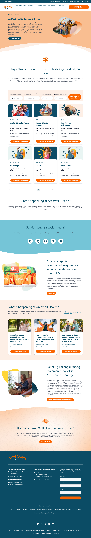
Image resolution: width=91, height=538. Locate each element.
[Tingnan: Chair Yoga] (20, 165)
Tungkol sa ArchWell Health (16, 469)
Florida (38, 509)
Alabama (12, 509)
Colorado (32, 509)
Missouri (50, 509)
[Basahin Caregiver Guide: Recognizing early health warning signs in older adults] (20, 337)
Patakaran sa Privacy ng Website (73, 530)
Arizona (18, 509)
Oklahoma (37, 513)
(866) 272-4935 (40, 472)
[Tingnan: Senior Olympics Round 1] (20, 124)
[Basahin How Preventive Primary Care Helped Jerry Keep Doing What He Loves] (45, 337)
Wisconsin (54, 513)
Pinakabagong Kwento (15, 480)
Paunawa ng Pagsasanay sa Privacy (35, 530)
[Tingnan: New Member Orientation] (71, 124)
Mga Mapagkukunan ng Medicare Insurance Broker (17, 473)
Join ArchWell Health (21, 5)
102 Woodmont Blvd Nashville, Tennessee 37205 (44, 475)
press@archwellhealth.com (15, 484)
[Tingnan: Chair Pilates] (71, 165)
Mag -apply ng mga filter (74, 97)
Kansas (44, 509)
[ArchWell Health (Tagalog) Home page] (8, 7)
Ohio (79, 509)
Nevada (64, 509)
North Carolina (72, 509)
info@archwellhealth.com (43, 479)
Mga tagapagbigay (41, 5)
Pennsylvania (45, 513)
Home (10, 15)
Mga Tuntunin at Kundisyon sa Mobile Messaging (45, 533)
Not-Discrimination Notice (54, 530)
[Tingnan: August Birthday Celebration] (45, 124)
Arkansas (25, 509)
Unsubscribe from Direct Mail (16, 476)
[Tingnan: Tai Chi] (45, 165)
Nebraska (58, 509)
